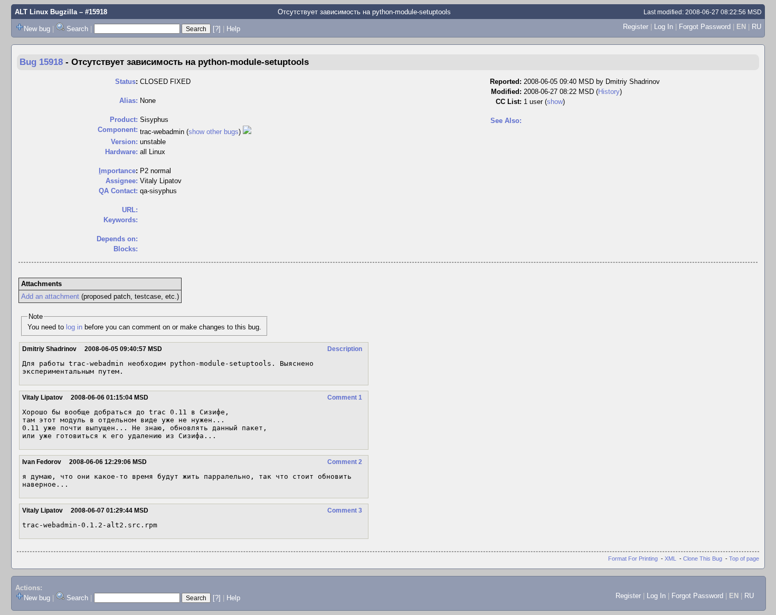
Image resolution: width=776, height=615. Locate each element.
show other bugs (213, 132)
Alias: (128, 101)
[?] (217, 29)
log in (74, 327)
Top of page (744, 558)
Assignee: (122, 181)
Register (635, 27)
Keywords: (120, 220)
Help (233, 29)
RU (756, 27)
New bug (37, 29)
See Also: (506, 121)
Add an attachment (50, 296)
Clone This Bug (702, 558)
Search (77, 29)
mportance (117, 171)
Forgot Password (705, 27)
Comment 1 (344, 397)
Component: (118, 130)
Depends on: (117, 239)
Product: (124, 120)
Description (344, 349)
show (555, 102)
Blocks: (125, 249)
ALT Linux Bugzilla (46, 12)
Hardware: (121, 152)
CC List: (509, 102)
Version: (124, 142)
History (609, 92)
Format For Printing (633, 558)
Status (125, 82)
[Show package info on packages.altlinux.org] (247, 132)
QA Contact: (118, 191)
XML (670, 558)
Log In (663, 27)
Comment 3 (344, 510)
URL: (130, 210)
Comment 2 (344, 462)
